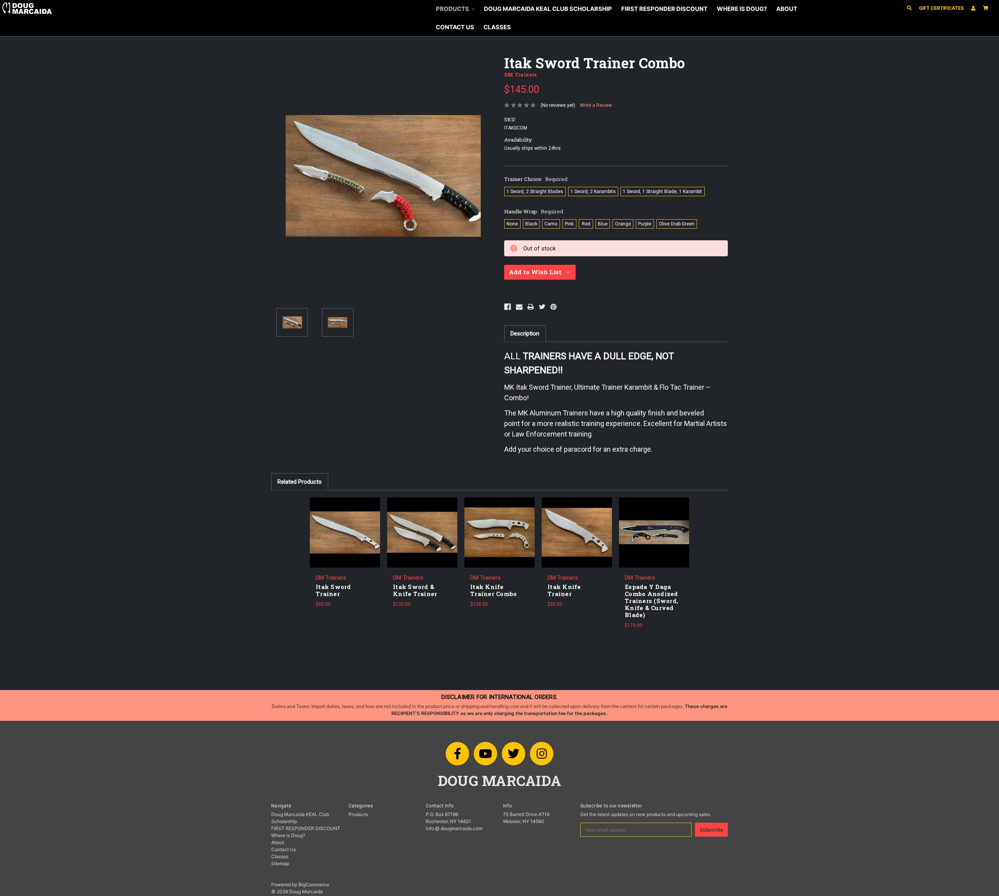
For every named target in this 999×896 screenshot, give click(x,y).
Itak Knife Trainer (564, 590)
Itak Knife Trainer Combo (493, 590)
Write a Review (596, 105)
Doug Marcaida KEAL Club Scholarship (548, 8)
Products (453, 8)
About (786, 8)
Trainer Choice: (535, 179)
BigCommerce (314, 884)
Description (524, 333)
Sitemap (280, 863)
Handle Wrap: (533, 211)
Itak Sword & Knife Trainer (415, 590)
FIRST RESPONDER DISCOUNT (664, 8)
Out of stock (345, 538)
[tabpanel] (345, 555)
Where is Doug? (742, 8)
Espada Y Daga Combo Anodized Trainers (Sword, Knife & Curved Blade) (651, 601)
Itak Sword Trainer (333, 590)
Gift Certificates (941, 8)
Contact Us (455, 27)
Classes (497, 27)
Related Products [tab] (299, 481)
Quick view (345, 527)
